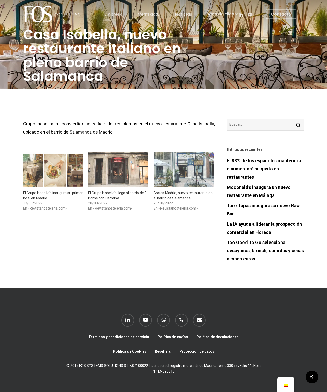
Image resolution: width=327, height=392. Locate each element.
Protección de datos (196, 351)
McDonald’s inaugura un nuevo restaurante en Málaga (259, 191)
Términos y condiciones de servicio (118, 337)
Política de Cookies (129, 351)
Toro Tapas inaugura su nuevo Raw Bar (263, 209)
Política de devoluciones (217, 337)
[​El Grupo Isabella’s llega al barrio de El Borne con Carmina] (118, 169)
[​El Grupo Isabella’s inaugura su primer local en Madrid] (53, 169)
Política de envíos (173, 337)
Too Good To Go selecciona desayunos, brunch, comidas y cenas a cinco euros (265, 250)
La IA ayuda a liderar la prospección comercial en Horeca (264, 228)
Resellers (163, 351)
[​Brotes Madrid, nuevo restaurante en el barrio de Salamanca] (184, 169)
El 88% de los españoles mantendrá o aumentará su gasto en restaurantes (264, 169)
